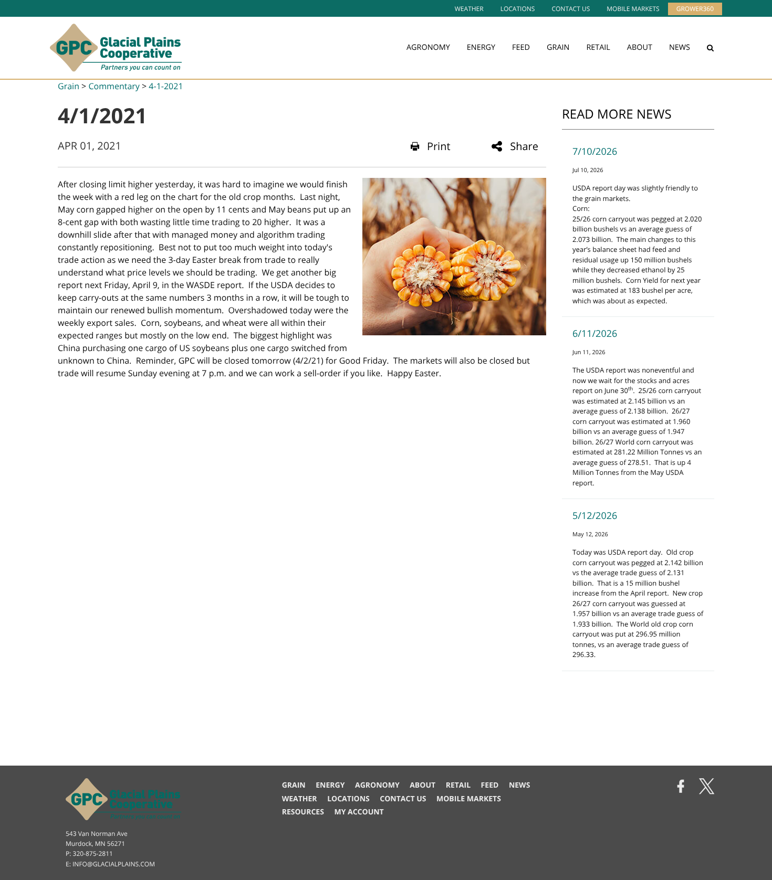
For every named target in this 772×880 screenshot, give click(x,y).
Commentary (113, 86)
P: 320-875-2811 (89, 853)
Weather (469, 8)
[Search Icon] (710, 47)
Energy (481, 47)
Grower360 (695, 8)
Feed (521, 47)
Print (439, 146)
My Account (358, 812)
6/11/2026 (594, 333)
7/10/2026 (594, 151)
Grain (558, 47)
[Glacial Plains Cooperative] (116, 47)
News (679, 47)
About (639, 47)
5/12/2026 (594, 516)
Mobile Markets (633, 8)
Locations (517, 8)
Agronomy (428, 47)
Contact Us (570, 8)
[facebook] (680, 787)
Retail (598, 47)
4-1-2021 (166, 86)
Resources (303, 812)
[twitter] (706, 787)
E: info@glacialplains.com (110, 864)
